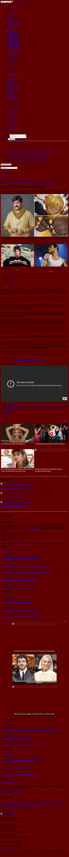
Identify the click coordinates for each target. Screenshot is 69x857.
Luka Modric (40, 803)
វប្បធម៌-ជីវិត (7, 30)
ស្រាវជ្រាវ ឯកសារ (12, 92)
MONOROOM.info (34, 528)
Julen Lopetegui (26, 805)
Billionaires (7, 412)
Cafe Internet (53, 805)
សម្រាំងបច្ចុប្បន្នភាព (12, 407)
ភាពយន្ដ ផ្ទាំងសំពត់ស (13, 44)
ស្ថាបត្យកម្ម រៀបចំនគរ (13, 32)
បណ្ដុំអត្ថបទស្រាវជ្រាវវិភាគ (15, 99)
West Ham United (9, 805)
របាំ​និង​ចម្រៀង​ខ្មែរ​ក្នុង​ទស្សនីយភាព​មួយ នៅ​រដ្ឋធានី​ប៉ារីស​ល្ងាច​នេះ (24, 617)
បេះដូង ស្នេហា (11, 59)
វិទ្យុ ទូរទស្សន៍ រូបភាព (13, 42)
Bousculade (20, 803)
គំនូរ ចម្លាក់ (11, 34)
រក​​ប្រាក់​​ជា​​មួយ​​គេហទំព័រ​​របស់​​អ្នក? (9, 782)
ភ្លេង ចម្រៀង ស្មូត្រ (13, 36)
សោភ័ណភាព (11, 57)
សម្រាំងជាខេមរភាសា (24, 407)
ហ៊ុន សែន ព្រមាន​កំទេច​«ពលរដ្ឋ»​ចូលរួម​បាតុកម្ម (18, 587)
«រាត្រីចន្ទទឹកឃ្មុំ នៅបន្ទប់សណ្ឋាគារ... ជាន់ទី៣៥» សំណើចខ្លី (22, 760)
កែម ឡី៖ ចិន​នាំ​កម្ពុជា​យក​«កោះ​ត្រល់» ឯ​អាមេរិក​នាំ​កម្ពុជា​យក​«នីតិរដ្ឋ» (25, 566)
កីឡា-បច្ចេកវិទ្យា (8, 65)
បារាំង (9, 9)
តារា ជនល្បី (11, 107)
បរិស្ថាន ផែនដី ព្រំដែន (13, 25)
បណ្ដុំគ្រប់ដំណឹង (12, 28)
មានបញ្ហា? (13, 281)
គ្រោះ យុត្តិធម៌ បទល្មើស (14, 23)
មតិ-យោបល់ (9, 283)
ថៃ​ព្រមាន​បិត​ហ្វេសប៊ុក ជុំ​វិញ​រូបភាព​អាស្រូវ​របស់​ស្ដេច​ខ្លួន (21, 580)
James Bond (13, 803)
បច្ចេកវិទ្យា (10, 80)
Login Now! (11, 139)
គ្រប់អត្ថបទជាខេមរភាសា (46, 407)
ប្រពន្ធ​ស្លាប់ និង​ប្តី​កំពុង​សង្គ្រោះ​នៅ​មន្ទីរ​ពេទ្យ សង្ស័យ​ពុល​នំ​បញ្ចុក (14, 488)
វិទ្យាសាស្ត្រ (11, 82)
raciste (19, 801)
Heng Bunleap (18, 805)
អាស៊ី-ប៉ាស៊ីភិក (12, 11)
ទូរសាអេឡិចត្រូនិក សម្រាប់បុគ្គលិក (11, 792)
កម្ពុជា (9, 7)
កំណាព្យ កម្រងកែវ (13, 119)
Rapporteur (48, 803)
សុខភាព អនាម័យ (12, 55)
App (58, 803)
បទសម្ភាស (11, 94)
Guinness (26, 803)
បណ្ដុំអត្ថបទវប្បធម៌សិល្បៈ (14, 50)
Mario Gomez (51, 801)
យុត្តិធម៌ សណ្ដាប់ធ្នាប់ (15, 409)
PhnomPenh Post (25, 801)
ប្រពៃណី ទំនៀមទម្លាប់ (13, 46)
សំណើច (10, 121)
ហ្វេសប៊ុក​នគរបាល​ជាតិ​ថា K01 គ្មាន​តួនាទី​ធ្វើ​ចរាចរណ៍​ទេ (21, 558)
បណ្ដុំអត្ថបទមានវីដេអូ (13, 103)
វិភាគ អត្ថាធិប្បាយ (12, 90)
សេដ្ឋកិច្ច (10, 21)
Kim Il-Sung (43, 801)
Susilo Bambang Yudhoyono (9, 801)
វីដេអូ (5, 101)
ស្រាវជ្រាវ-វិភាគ (8, 88)
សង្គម (9, 19)
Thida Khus (33, 803)
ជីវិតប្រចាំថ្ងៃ (11, 53)
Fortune (6, 414)
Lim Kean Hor (19, 806)
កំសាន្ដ (6, 105)
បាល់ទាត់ (10, 67)
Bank (47, 805)
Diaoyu (54, 803)
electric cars (59, 801)
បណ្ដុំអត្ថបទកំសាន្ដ (13, 125)
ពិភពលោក (11, 13)
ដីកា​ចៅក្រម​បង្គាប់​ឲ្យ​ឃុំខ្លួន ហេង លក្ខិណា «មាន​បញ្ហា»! (12, 497)
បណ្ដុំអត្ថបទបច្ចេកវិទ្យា (13, 86)
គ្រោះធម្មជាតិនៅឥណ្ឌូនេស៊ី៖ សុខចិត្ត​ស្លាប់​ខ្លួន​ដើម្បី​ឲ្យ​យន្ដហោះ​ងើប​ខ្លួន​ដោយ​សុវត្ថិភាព (30, 731)
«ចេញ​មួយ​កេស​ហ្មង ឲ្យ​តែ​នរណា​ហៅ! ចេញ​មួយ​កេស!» (21, 775)
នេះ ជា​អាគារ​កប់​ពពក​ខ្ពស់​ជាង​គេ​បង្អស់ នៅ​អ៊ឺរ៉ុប (18, 602)
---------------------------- (14, 15)
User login (10, 128)
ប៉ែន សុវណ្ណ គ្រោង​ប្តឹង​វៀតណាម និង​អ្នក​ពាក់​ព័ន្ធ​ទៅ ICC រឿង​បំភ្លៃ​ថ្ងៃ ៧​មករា (27, 573)
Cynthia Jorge (60, 805)
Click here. (20, 142)
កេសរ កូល (12, 275)
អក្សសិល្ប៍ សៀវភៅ (13, 40)
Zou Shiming (35, 805)
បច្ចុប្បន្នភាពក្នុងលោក (58, 407)
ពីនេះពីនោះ (11, 111)
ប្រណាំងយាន (11, 71)
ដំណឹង (6, 5)
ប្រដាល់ (10, 69)
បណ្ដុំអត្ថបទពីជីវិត (12, 63)
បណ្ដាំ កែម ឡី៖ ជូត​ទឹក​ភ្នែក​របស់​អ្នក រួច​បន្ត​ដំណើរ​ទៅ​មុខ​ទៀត (13, 506)
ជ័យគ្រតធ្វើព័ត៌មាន (13, 115)
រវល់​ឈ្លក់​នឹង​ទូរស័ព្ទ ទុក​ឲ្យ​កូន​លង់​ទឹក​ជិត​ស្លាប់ (18, 738)
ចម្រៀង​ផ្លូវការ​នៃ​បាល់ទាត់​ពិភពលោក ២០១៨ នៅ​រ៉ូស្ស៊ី (20, 610)
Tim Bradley (42, 805)
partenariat (7, 803)
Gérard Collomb (35, 801)
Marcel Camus (11, 806)
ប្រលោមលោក (11, 117)
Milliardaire (7, 415)
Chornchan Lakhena (29, 806)
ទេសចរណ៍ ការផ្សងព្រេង (14, 109)
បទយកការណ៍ (12, 96)
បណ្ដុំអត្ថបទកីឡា (12, 77)
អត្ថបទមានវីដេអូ (34, 407)
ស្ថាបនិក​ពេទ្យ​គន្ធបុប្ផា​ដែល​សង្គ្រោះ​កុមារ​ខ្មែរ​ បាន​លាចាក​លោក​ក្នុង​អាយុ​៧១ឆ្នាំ (27, 745)
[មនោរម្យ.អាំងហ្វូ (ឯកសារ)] (19, 2)
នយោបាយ (11, 17)
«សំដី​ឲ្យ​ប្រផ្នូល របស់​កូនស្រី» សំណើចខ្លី (16, 767)
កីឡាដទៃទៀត (11, 73)
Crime (6, 417)
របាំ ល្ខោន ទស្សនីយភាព (14, 38)
